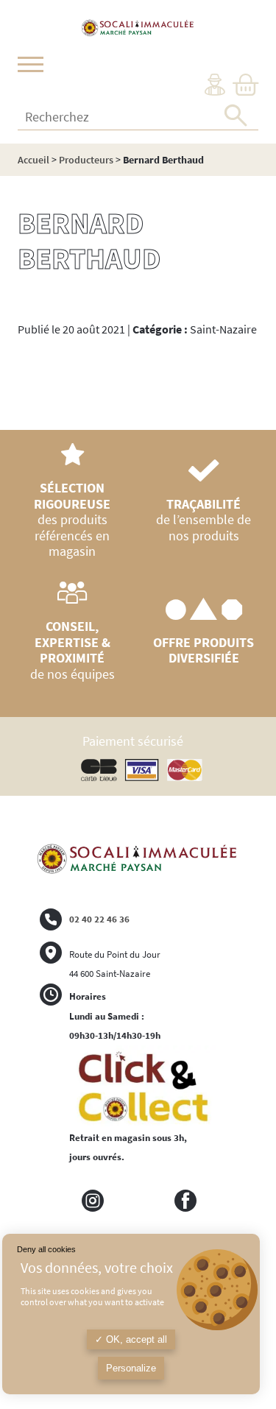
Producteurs (86, 159)
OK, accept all (135, 1339)
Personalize (131, 1368)
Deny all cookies (46, 1249)
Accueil (33, 159)
